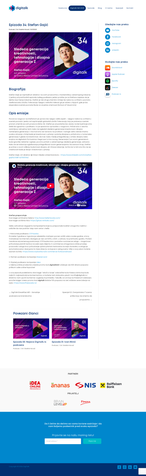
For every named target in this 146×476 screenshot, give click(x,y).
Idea (38, 262)
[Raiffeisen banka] (110, 385)
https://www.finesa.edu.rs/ (25, 283)
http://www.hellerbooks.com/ (47, 218)
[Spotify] (111, 81)
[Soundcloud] (113, 67)
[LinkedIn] (112, 50)
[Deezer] (111, 87)
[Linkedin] (130, 467)
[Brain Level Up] (60, 402)
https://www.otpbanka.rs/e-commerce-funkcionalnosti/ (47, 252)
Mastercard (42, 257)
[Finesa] (85, 402)
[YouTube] (112, 30)
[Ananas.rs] (60, 385)
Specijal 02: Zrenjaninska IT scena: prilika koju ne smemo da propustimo (77, 293)
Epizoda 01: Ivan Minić (64, 342)
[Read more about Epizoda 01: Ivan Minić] (70, 328)
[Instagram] (113, 43)
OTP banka (33, 234)
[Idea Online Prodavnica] (35, 385)
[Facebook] (113, 37)
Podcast (12, 29)
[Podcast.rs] (113, 94)
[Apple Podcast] (115, 74)
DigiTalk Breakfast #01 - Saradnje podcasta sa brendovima (24, 293)
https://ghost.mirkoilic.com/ (42, 220)
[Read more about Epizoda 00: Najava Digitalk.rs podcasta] (31, 328)
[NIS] (85, 385)
